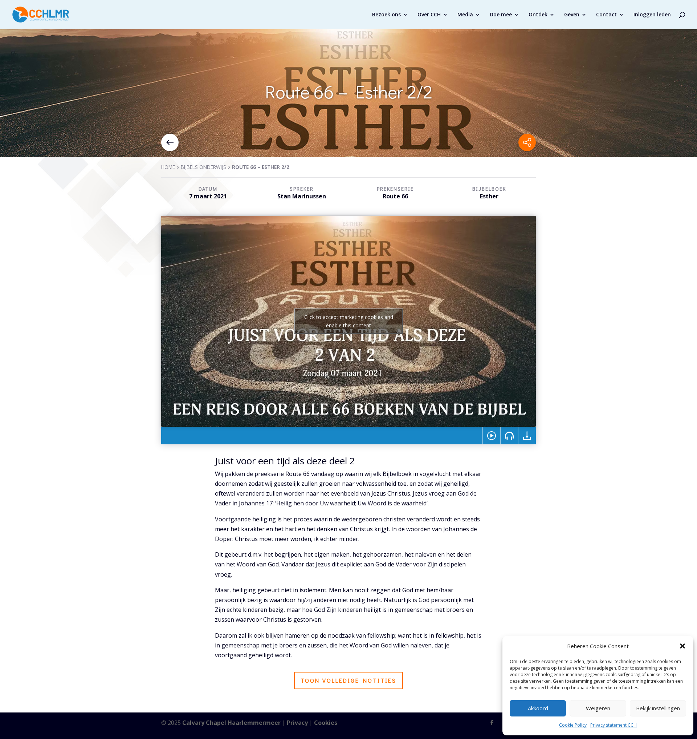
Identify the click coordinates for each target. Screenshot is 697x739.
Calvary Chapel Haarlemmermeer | (234, 723)
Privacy (297, 723)
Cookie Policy (573, 725)
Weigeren (598, 708)
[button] (682, 646)
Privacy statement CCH (613, 725)
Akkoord (538, 708)
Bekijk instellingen (658, 708)
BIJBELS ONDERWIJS (203, 166)
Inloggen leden (652, 15)
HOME (168, 166)
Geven (571, 15)
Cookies (325, 723)
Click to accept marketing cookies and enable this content (348, 321)
